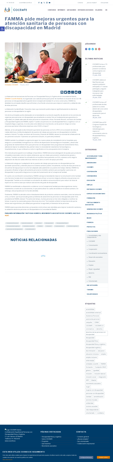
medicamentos (59, 226)
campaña (89, 322)
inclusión (48, 226)
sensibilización (30, 229)
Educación (91, 180)
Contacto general (83, 437)
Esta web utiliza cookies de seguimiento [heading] (24, 452)
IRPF (87, 380)
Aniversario (91, 162)
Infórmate (61, 10)
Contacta (80, 2)
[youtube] (99, 49)
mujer (88, 387)
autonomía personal (92, 319)
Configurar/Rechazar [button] (86, 457)
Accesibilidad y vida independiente (94, 236)
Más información (7, 459)
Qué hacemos (71, 10)
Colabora (98, 10)
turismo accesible (91, 406)
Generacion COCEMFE (95, 209)
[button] (2, 29)
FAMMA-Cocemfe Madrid (13, 99)
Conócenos (52, 10)
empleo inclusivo (91, 357)
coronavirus (92, 176)
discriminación (90, 351)
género (88, 370)
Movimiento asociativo (49, 446)
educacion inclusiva (92, 354)
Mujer (89, 218)
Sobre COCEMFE (47, 439)
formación (89, 367)
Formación (91, 198)
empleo (103, 354)
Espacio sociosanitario (96, 193)
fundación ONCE (100, 367)
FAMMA (40, 226)
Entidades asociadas (85, 10)
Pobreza (90, 222)
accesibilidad (90, 309)
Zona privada (104, 2)
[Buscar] (109, 10)
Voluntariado (93, 281)
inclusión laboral (99, 374)
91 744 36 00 (10, 2)
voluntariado (90, 413)
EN (106, 10)
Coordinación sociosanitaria (98, 253)
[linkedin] (89, 49)
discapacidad (49, 223)
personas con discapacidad (14, 229)
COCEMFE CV (99, 326)
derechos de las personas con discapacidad (96, 333)
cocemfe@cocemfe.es (25, 2)
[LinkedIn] (41, 2)
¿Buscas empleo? (92, 2)
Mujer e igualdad (94, 269)
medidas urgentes (73, 226)
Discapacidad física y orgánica (51, 437)
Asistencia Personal (12, 223)
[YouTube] (49, 2)
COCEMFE (90, 167)
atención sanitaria (27, 223)
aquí (7, 215)
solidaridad (89, 403)
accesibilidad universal (93, 313)
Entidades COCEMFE (11, 85)
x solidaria (100, 413)
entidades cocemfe (29, 226)
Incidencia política (94, 213)
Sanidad (88, 397)
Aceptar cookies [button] (103, 457)
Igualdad (96, 370)
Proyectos (91, 227)
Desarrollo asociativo (96, 257)
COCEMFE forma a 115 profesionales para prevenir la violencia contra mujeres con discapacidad (100, 68)
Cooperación (92, 171)
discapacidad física (62, 223)
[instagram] (96, 49)
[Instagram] (47, 2)
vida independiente (92, 410)
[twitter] (93, 49)
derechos (38, 223)
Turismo (90, 289)
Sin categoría (92, 285)
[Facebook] (39, 2)
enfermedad (90, 361)
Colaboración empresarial (85, 444)
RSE (90, 277)
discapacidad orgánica (13, 226)
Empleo (90, 185)
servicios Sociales (91, 400)
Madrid (93, 380)
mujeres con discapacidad (94, 390)
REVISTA (91, 273)
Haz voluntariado (83, 441)
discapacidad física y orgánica (95, 344)
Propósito (45, 441)
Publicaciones (92, 231)
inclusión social (91, 377)
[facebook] (86, 49)
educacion (101, 351)
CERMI (96, 322)
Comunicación (93, 245)
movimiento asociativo (93, 383)
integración (102, 377)
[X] (44, 2)
